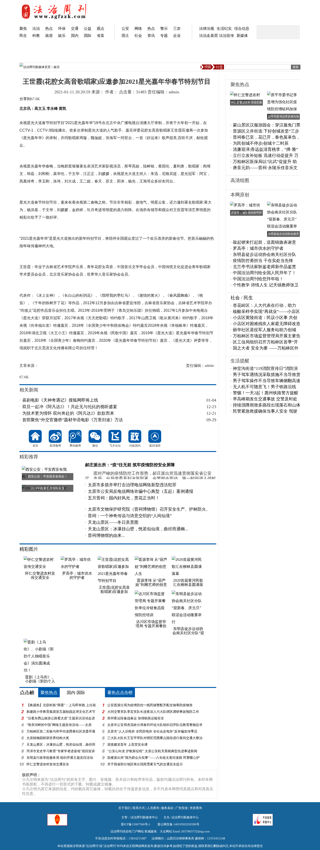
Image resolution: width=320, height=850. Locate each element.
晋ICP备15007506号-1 (135, 824)
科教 (36, 36)
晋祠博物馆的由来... (106, 535)
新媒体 (242, 36)
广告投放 (181, 808)
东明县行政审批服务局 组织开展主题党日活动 (59, 757)
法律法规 (206, 28)
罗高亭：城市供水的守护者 (258, 248)
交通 (74, 28)
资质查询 (196, 808)
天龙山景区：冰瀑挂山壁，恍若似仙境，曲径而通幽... (138, 529)
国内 (74, 36)
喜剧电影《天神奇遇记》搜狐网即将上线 (60, 400)
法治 (36, 28)
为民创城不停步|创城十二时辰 (261, 143)
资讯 (151, 36)
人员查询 (153, 808)
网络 (138, 28)
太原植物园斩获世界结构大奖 (47, 738)
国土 (125, 36)
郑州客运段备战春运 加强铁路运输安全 (135, 718)
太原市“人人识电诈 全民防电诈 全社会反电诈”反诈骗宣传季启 (152, 731)
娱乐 (62, 36)
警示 (164, 28)
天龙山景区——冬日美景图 (113, 522)
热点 (49, 28)
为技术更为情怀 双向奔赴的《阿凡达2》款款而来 (68, 413)
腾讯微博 (75, 436)
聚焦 (23, 28)
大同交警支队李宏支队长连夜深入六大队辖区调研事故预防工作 (153, 711)
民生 (23, 36)
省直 (100, 36)
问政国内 (134, 436)
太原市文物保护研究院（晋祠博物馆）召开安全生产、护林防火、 (149, 509)
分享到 (25, 99)
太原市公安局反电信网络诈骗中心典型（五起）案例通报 (140, 491)
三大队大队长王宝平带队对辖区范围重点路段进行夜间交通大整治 (154, 738)
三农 (177, 28)
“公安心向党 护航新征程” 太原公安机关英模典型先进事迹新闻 (152, 751)
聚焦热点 (49, 692)
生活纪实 (224, 28)
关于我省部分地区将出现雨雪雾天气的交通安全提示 (145, 764)
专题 (164, 36)
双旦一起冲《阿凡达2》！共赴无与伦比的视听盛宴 (69, 406)
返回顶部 (154, 436)
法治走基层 (208, 36)
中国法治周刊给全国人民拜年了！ (264, 272)
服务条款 (167, 808)
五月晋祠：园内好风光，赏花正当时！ (124, 498)
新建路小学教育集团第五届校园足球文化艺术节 (60, 711)
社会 (138, 36)
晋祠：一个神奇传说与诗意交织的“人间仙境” (130, 515)
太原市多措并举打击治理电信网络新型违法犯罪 (132, 484)
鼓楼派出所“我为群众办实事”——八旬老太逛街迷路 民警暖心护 (153, 757)
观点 (100, 28)
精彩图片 (28, 549)
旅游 (49, 36)
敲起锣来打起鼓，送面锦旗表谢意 (264, 242)
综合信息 (241, 28)
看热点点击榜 (120, 692)
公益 (87, 28)
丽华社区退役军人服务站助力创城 (264, 329)
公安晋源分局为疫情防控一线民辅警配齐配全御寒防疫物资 (150, 705)
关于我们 (124, 808)
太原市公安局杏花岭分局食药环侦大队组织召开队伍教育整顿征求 (154, 725)
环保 (62, 28)
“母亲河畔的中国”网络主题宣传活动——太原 (59, 725)
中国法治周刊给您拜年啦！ (258, 279)
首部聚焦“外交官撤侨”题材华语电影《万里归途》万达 (72, 419)
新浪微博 (55, 436)
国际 (87, 36)
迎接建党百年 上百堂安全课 (127, 744)
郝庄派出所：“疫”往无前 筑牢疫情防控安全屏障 (130, 465)
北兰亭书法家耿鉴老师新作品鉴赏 (264, 266)
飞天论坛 (114, 436)
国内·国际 (76, 692)
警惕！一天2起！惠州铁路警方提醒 (265, 393)
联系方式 (139, 808)
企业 (177, 36)
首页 (48, 67)
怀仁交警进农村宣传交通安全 (47, 764)
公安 (125, 28)
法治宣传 (226, 36)
